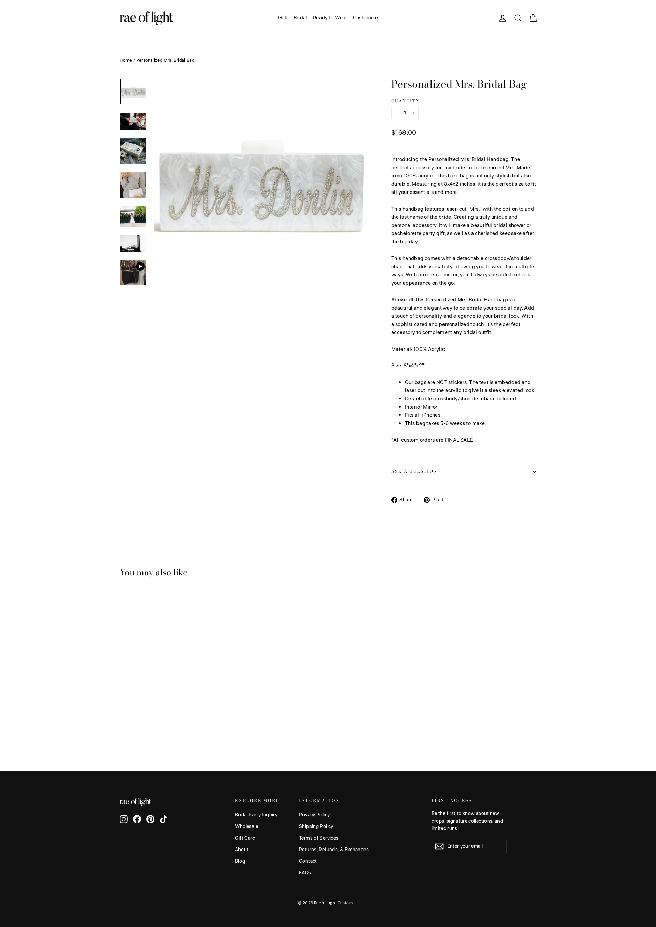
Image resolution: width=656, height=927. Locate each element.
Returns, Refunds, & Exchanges (334, 849)
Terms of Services (318, 838)
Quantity (405, 101)
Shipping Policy (316, 826)
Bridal (300, 18)
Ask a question (414, 471)
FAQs (305, 873)
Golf (283, 18)
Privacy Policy (314, 815)
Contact (308, 861)
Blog (240, 861)
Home (126, 60)
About (242, 849)
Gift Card (245, 838)
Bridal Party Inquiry (256, 815)
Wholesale (246, 826)
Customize (365, 18)
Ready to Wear (330, 18)
